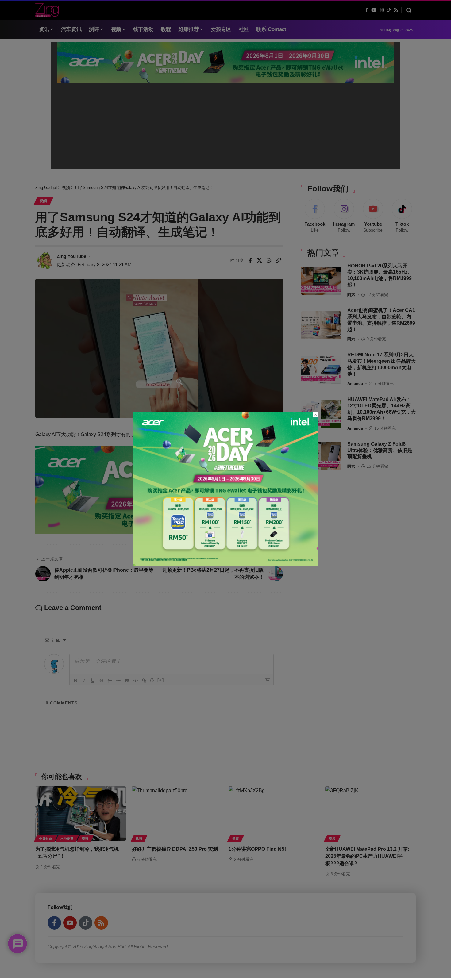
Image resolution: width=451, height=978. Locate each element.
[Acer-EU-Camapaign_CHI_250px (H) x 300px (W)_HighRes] (225, 488)
